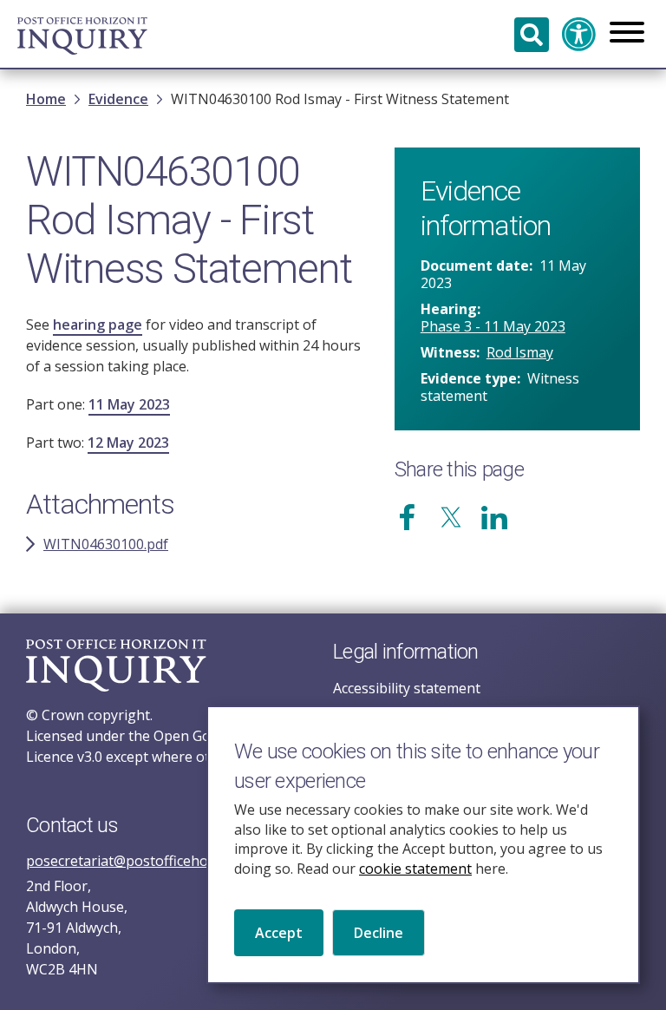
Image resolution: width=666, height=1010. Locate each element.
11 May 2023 (129, 404)
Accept (279, 932)
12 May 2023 (128, 442)
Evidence (118, 99)
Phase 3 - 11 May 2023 (493, 326)
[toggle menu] (627, 33)
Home (46, 99)
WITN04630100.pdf (105, 544)
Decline (378, 932)
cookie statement (415, 868)
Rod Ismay (519, 352)
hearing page (97, 324)
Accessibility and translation (579, 34)
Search (531, 34)
